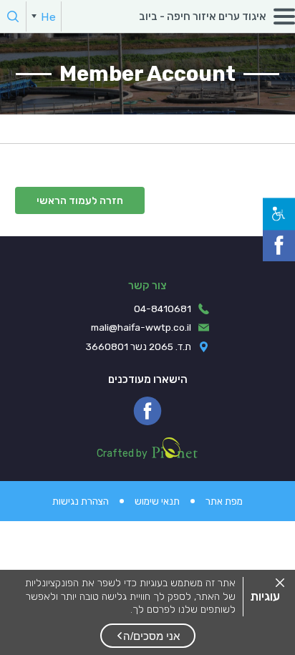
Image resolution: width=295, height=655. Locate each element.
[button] (147, 636)
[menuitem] (43, 16)
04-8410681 (162, 308)
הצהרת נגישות (80, 501)
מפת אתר (224, 501)
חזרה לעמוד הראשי (80, 200)
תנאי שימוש (157, 501)
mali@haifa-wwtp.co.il (141, 327)
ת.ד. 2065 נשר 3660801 (138, 346)
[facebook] (147, 411)
